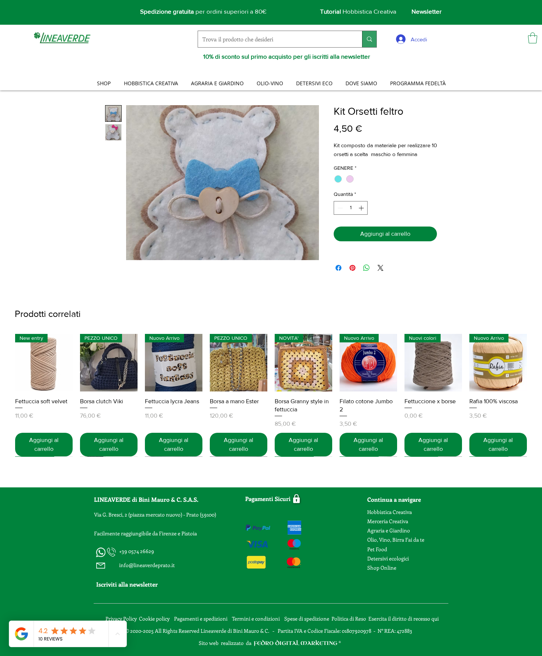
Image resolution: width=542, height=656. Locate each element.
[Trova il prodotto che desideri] (369, 39)
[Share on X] (380, 267)
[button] (532, 38)
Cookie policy (154, 618)
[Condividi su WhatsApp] (366, 267)
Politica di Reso (348, 618)
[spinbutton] (350, 207)
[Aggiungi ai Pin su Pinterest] (352, 267)
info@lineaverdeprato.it (147, 565)
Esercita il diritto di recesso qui (403, 618)
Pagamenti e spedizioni (201, 618)
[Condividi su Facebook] (338, 267)
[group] (271, 395)
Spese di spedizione (307, 618)
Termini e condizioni (256, 618)
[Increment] (361, 207)
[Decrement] (339, 207)
